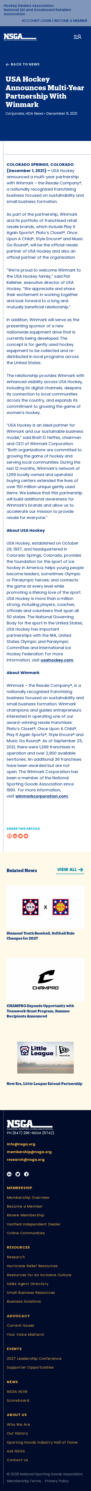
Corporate (15, 113)
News (12, 1381)
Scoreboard (18, 1400)
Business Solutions (24, 1301)
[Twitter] (20, 836)
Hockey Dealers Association (29, 6)
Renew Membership (25, 1215)
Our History (17, 1433)
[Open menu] (78, 37)
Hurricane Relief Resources (32, 1265)
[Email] (26, 836)
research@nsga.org (26, 1160)
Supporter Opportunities (30, 1367)
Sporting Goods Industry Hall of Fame (42, 1442)
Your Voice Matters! (25, 1334)
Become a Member (70, 21)
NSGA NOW (17, 1391)
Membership (19, 1187)
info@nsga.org (21, 1144)
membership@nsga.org (29, 1152)
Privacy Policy (57, 1481)
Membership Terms (24, 1481)
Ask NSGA (16, 1451)
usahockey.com (57, 660)
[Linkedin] (15, 836)
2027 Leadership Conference (34, 1358)
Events (14, 1348)
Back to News (25, 64)
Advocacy (18, 1316)
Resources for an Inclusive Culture (39, 1274)
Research (16, 1257)
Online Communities (26, 1233)
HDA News (34, 113)
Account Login (36, 21)
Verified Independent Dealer (34, 1224)
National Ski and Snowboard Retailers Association (37, 12)
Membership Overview (28, 1197)
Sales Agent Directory (28, 1283)
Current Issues (20, 1325)
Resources (18, 1247)
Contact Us (17, 1460)
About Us (17, 1414)
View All (67, 870)
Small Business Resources (31, 1292)
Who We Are (18, 1424)
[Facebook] (9, 836)
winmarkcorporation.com (41, 796)
